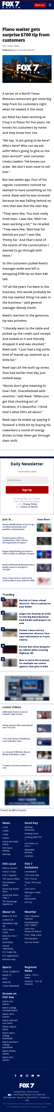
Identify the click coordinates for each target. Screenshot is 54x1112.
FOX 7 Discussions (30, 897)
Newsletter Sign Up (10, 924)
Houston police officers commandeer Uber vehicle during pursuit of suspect (15, 540)
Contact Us (7, 919)
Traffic (5, 830)
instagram (27, 1075)
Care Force (30, 888)
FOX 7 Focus (31, 878)
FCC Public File (9, 952)
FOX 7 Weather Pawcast (32, 917)
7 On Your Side (32, 875)
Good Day (31, 823)
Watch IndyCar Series (9, 1028)
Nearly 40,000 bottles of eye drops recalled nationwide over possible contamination (18, 526)
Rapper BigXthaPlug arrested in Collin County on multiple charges (18, 552)
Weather (30, 912)
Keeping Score (32, 833)
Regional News (30, 968)
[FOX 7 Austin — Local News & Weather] (11, 4)
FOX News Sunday (7, 849)
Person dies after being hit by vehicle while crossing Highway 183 (34, 649)
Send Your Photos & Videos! (33, 930)
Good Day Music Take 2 (10, 896)
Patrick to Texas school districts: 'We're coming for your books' (35, 603)
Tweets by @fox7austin (13, 810)
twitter (21, 1075)
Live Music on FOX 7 (31, 844)
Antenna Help (8, 959)
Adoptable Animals (29, 851)
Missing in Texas (33, 892)
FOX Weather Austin (8, 884)
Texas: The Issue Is (33, 884)
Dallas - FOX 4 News (31, 976)
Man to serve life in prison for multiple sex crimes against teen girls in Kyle (34, 663)
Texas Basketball (10, 985)
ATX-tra (28, 902)
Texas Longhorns (10, 971)
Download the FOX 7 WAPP (31, 923)
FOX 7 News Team (8, 931)
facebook (15, 1075)
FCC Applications (10, 955)
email (38, 1075)
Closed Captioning (7, 947)
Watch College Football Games (10, 1009)
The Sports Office (11, 878)
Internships (7, 942)
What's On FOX (9, 916)
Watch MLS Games (8, 1058)
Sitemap (6, 854)
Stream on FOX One (9, 995)
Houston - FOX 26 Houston (33, 982)
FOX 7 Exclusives (31, 865)
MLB (4, 978)
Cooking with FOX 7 (33, 838)
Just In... (7, 519)
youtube (32, 1075)
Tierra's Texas (9, 871)
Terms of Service (29, 506)
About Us (8, 912)
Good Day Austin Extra (10, 890)
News (17, 46)
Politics (5, 838)
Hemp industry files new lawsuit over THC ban (17, 726)
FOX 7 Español (9, 875)
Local (5, 827)
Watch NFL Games (7, 1003)
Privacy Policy (30, 504)
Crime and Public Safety (10, 843)
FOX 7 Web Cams (33, 935)
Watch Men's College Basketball (8, 1035)
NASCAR (6, 982)
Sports (6, 967)
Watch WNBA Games (9, 1052)
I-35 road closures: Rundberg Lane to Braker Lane (16, 739)
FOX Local (9, 864)
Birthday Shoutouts (30, 828)
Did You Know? (32, 942)
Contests (29, 856)
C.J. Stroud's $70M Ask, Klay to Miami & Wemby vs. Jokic (16, 753)
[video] (44, 715)
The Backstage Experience (9, 902)
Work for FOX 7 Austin (9, 937)
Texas (5, 834)
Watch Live (40, 5)
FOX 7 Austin (7, 46)
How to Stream (9, 868)
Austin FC (7, 975)
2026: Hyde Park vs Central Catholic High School (14, 713)
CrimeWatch (30, 871)
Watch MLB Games (8, 1015)
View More (43, 519)
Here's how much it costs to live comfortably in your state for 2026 (18, 579)
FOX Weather (31, 938)
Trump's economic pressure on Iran (17, 766)
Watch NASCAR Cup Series (9, 1021)
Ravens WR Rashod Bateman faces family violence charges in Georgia (18, 567)
